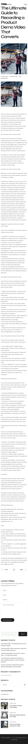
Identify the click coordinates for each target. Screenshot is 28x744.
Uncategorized (4, 694)
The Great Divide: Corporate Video (14, 725)
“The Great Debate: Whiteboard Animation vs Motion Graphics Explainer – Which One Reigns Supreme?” (12, 660)
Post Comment (7, 620)
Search (23, 634)
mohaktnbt (13, 76)
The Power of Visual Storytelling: (15, 706)
